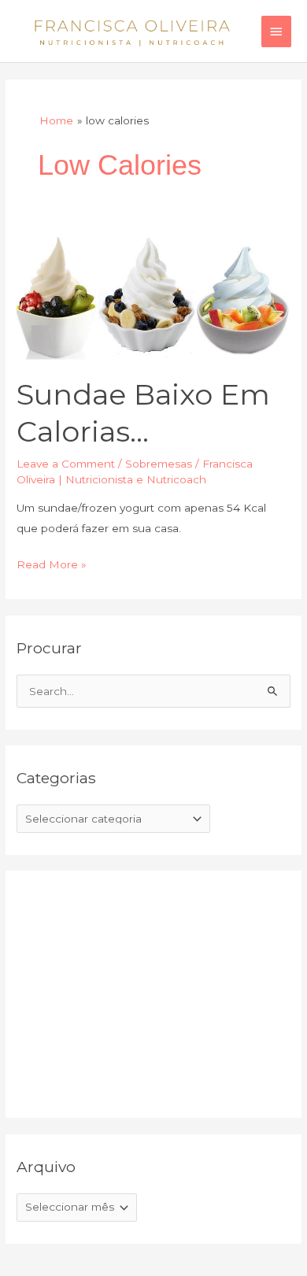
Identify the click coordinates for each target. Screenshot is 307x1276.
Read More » (52, 563)
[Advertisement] (135, 991)
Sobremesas (158, 463)
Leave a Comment (66, 463)
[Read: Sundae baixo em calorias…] (153, 297)
